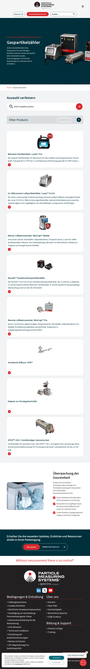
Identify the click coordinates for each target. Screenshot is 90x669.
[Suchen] (74, 14)
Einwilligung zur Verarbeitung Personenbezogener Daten (21, 615)
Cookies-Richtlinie (16, 605)
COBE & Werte (54, 616)
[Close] (86, 652)
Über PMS (52, 605)
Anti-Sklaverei (14, 627)
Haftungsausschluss (17, 602)
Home (9, 87)
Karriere (51, 602)
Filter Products (18, 120)
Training (51, 632)
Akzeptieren (56, 658)
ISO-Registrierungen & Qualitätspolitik (18, 647)
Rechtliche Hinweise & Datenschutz (24, 609)
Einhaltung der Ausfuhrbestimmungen (17, 636)
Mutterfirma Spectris (57, 613)
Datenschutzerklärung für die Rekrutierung (21, 622)
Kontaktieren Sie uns (37, 14)
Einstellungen (56, 662)
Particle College (55, 628)
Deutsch (17, 14)
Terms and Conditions (18, 630)
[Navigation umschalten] (83, 7)
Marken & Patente (16, 641)
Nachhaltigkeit (55, 609)
